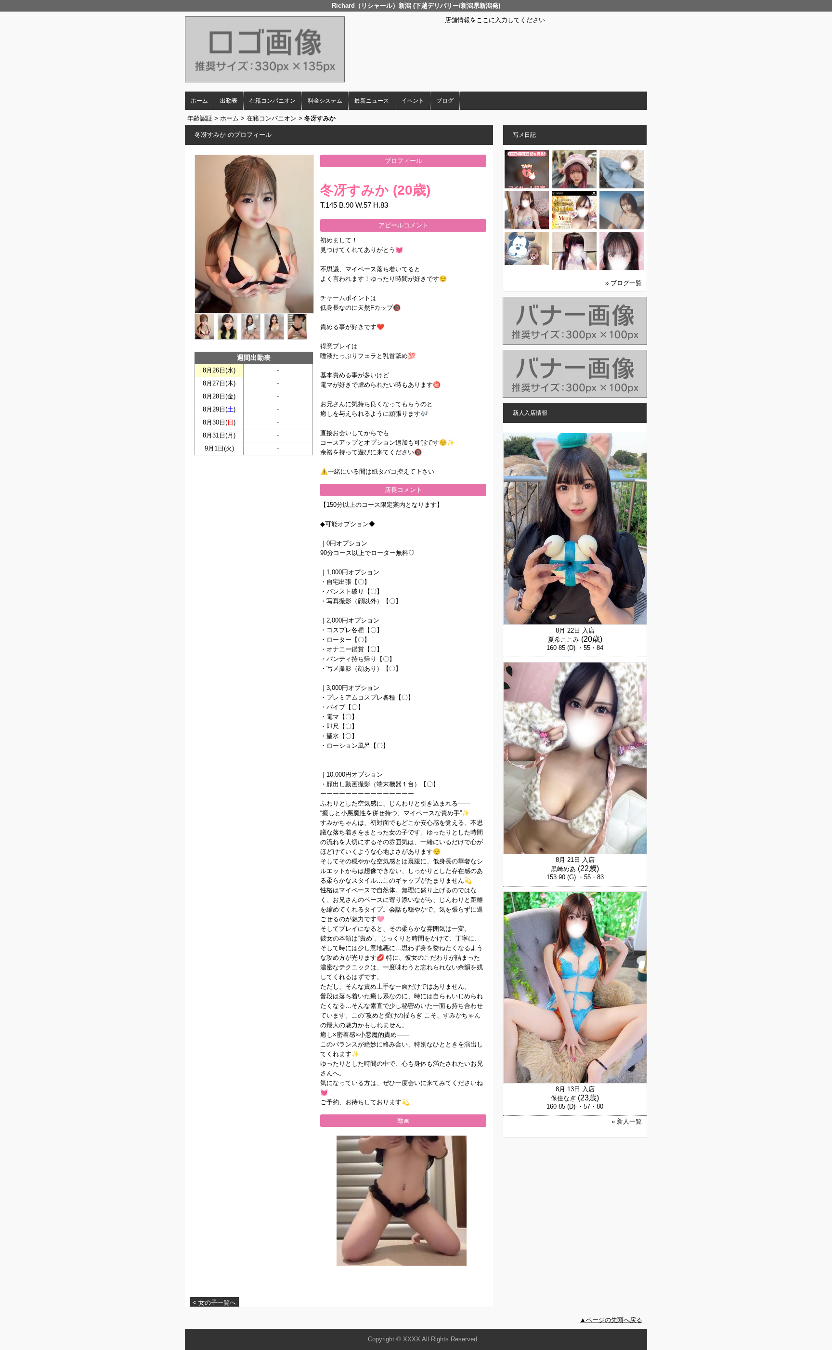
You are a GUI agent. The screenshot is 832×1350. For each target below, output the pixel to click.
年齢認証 (199, 118)
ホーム (199, 100)
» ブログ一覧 (623, 283)
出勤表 (228, 100)
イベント (412, 100)
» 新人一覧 (626, 1121)
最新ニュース (371, 100)
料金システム (325, 100)
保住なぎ (563, 1098)
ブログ (445, 100)
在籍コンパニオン (272, 100)
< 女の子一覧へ (214, 1302)
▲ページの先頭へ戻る (611, 1320)
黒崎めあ (563, 869)
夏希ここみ (563, 639)
